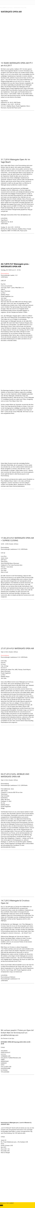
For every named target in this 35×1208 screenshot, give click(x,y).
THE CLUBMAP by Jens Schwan (6, 7)
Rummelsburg (5, 273)
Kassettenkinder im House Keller (20, 7)
